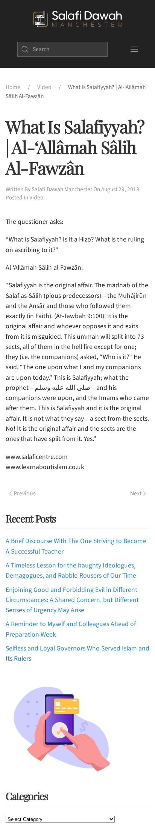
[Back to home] (77, 19)
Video (36, 197)
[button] (134, 49)
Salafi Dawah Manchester (62, 189)
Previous (25, 493)
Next (135, 493)
